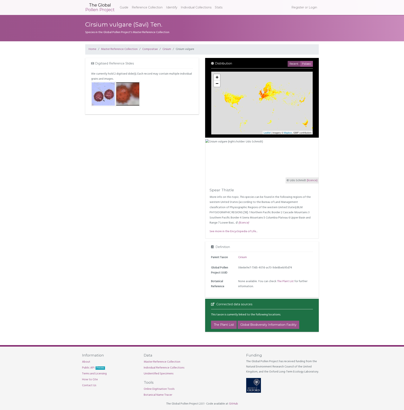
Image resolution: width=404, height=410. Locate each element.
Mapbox (288, 132)
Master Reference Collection (119, 49)
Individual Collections (196, 7)
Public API (93, 367)
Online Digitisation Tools (159, 389)
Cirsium (166, 49)
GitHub (233, 403)
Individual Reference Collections (164, 367)
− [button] (217, 83)
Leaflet (267, 132)
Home (92, 49)
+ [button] (217, 77)
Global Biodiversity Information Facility (268, 325)
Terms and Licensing (94, 373)
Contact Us (89, 385)
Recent (294, 63)
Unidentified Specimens (158, 373)
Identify (171, 7)
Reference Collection (147, 7)
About (86, 361)
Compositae (150, 49)
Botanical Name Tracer (158, 395)
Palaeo (306, 63)
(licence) (312, 180)
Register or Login (304, 7)
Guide (124, 7)
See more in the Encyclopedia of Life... (233, 231)
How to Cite (90, 379)
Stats (218, 7)
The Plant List (285, 281)
